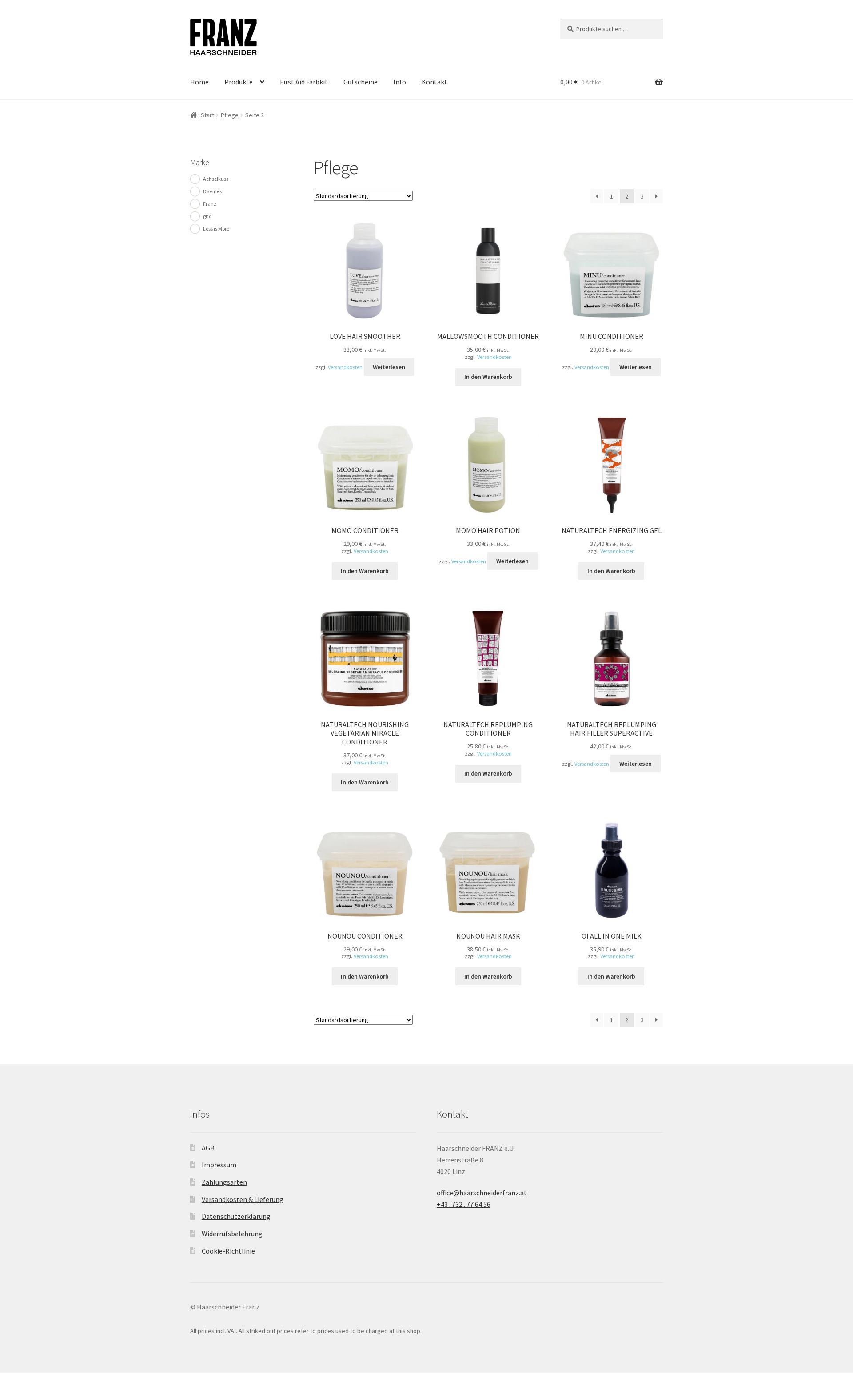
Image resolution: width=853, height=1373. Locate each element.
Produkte (238, 81)
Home (199, 81)
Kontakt (434, 81)
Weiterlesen (389, 367)
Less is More (216, 228)
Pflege (230, 115)
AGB (208, 1147)
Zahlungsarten (224, 1182)
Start (207, 115)
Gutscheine (360, 81)
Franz (209, 203)
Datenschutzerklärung (236, 1216)
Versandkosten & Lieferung (242, 1199)
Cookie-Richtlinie (228, 1250)
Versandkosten (345, 367)
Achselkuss (215, 178)
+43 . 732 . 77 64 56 (463, 1204)
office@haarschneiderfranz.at (482, 1192)
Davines (212, 191)
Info (399, 81)
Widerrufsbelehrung (232, 1233)
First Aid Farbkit (304, 81)
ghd (207, 216)
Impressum (219, 1164)
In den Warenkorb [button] (488, 377)
